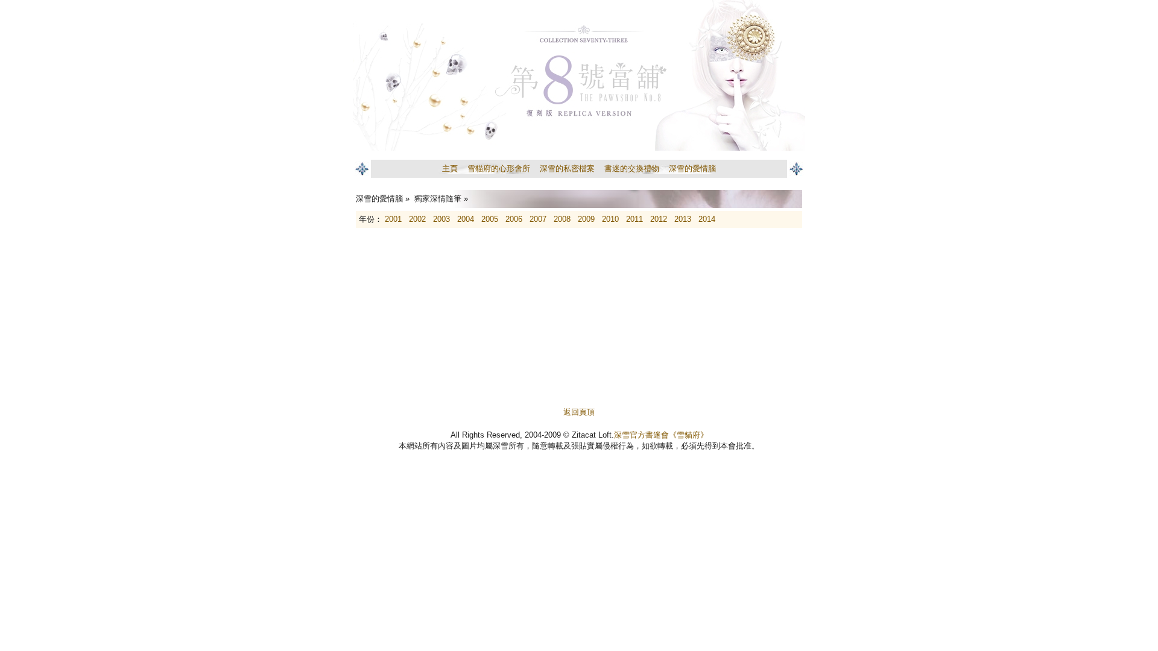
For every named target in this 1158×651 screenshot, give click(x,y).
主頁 (450, 168)
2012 (658, 219)
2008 (562, 219)
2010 (610, 219)
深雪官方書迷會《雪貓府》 (661, 434)
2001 (393, 219)
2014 (706, 219)
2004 (465, 219)
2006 (513, 219)
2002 (417, 219)
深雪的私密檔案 (567, 168)
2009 (586, 219)
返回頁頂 (579, 412)
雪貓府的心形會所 (498, 168)
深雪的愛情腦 (692, 168)
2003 (441, 219)
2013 (682, 219)
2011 (634, 219)
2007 (538, 219)
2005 (489, 219)
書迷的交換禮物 (631, 168)
